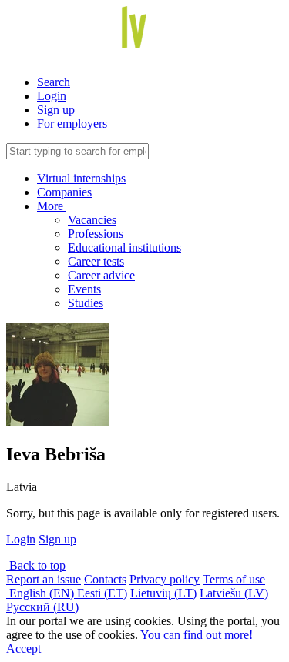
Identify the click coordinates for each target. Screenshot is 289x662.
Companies (64, 192)
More (51, 205)
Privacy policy (164, 579)
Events (84, 289)
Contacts (105, 579)
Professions (95, 233)
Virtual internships (81, 178)
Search (53, 82)
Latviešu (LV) (234, 593)
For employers (72, 123)
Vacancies (92, 219)
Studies (85, 302)
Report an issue (43, 579)
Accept (23, 648)
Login (51, 95)
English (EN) (41, 593)
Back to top (36, 565)
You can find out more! (196, 634)
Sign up (56, 109)
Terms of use (234, 579)
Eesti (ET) (102, 593)
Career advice (101, 275)
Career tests (96, 261)
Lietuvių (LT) (163, 593)
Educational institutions (124, 247)
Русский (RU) (42, 607)
